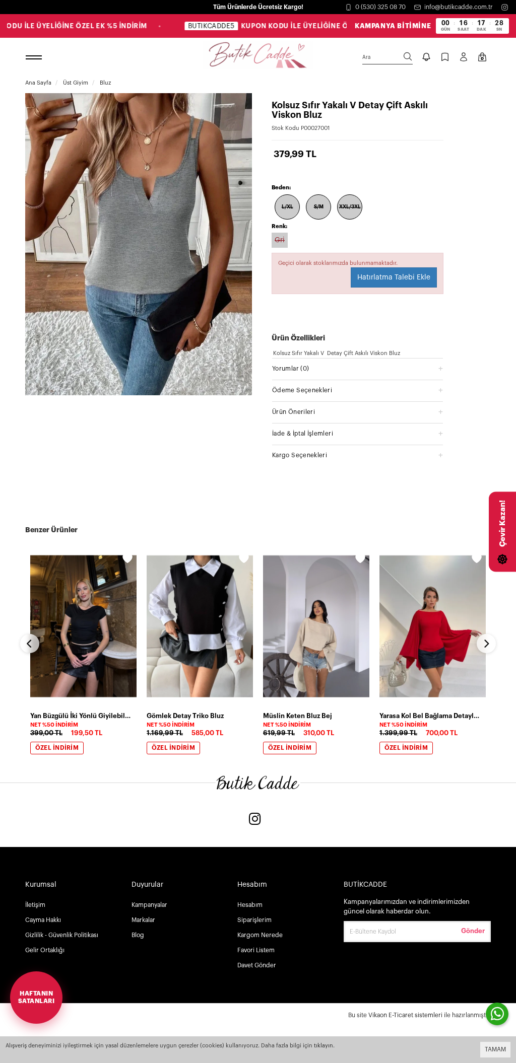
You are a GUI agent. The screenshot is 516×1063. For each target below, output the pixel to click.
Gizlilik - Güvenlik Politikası (61, 935)
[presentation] (29, 643)
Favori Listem (256, 950)
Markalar (143, 920)
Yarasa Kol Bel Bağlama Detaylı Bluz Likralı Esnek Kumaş (429, 716)
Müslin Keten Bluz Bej (297, 716)
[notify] (426, 58)
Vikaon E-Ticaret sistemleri (405, 1015)
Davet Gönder (256, 965)
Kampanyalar (149, 905)
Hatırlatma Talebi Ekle (393, 277)
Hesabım (250, 905)
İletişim (35, 905)
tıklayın (323, 1045)
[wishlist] (127, 560)
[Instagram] (504, 7)
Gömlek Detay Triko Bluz (185, 716)
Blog (138, 935)
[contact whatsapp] (497, 1014)
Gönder (473, 931)
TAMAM (495, 1049)
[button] (357, 368)
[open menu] (35, 57)
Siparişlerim (254, 920)
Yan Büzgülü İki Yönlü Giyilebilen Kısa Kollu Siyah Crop (80, 716)
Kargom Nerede (260, 935)
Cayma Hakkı (43, 920)
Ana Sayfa (38, 83)
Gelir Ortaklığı (44, 950)
